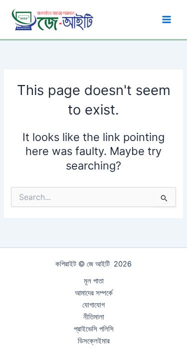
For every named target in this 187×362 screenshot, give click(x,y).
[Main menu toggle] (166, 19)
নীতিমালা (93, 317)
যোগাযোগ (93, 305)
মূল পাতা (94, 281)
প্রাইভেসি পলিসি (94, 329)
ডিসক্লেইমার (94, 341)
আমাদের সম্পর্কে (94, 293)
